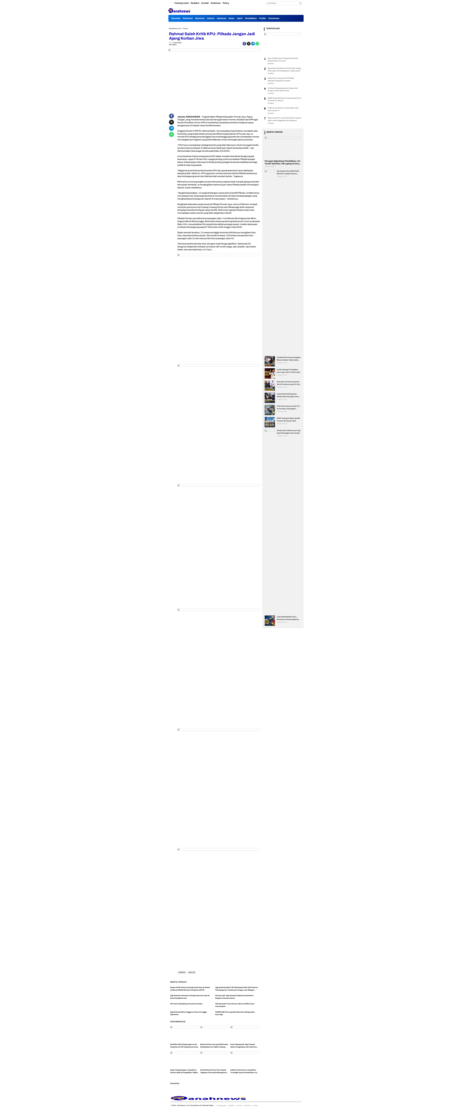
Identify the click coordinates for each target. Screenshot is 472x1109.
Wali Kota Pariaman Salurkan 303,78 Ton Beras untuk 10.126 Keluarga (288, 383)
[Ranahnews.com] (179, 10)
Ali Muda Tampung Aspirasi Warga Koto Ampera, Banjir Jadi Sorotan (283, 89)
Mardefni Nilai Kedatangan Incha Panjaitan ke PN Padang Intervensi (184, 1045)
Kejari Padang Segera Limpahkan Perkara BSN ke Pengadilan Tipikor (184, 1071)
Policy (255, 1105)
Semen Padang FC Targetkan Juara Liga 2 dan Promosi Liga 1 (289, 370)
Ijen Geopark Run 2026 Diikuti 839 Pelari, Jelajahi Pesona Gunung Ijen (288, 172)
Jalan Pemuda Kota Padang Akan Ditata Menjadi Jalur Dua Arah (283, 59)
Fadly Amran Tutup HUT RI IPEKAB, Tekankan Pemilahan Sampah (281, 79)
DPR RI (182, 972)
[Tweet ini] (249, 44)
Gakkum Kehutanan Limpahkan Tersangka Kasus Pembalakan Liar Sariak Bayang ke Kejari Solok (244, 1071)
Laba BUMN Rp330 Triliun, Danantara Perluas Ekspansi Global (287, 618)
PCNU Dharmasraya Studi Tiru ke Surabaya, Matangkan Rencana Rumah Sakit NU (288, 407)
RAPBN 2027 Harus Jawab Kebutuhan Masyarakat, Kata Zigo (235, 1013)
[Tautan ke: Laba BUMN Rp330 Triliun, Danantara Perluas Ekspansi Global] (270, 621)
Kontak (239, 1105)
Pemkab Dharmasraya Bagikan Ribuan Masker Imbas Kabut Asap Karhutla (289, 358)
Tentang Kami (221, 1105)
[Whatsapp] (257, 44)
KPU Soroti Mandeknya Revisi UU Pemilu (186, 1004)
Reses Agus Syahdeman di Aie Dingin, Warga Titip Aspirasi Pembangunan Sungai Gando (284, 69)
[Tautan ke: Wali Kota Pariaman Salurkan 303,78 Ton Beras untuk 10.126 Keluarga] (270, 386)
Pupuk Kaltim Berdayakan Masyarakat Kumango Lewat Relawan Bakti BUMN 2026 (288, 395)
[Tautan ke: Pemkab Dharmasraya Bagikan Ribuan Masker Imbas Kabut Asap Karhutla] (270, 361)
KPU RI (191, 972)
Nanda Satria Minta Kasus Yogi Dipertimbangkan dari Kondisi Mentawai (288, 431)
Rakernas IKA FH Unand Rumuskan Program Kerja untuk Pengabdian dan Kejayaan (284, 119)
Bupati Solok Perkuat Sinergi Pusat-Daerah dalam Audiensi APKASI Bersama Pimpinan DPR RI (190, 988)
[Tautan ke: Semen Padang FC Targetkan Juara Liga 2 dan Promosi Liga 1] (270, 373)
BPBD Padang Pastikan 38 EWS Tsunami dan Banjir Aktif (288, 419)
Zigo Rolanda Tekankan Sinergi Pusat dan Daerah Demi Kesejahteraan (190, 996)
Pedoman (247, 1105)
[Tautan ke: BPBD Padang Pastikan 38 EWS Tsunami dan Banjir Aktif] (270, 422)
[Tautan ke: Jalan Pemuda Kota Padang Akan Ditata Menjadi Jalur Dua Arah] (283, 44)
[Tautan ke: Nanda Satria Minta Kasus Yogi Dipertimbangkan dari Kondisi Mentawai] (270, 521)
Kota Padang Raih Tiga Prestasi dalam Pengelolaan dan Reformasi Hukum (244, 1045)
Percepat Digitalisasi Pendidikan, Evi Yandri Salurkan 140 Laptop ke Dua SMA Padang (282, 162)
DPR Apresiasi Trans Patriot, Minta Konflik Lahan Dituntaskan (234, 1005)
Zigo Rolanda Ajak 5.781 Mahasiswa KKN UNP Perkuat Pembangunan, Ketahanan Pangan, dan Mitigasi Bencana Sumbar (236, 988)
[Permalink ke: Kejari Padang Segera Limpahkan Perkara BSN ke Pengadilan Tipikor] (184, 1059)
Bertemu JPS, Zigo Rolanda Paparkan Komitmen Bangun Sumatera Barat (234, 996)
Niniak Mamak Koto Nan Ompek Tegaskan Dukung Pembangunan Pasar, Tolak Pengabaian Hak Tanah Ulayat (213, 1071)
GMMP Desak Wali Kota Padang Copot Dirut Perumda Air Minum (284, 99)
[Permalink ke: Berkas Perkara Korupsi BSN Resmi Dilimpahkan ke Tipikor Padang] (214, 1034)
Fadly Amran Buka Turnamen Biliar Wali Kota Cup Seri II (283, 109)
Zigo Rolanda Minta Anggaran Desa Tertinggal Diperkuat (188, 1013)
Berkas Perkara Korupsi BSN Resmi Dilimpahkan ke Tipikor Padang (214, 1045)
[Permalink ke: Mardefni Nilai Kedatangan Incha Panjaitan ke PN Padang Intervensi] (184, 1034)
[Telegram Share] (253, 44)
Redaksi (231, 1105)
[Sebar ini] (244, 44)
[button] (300, 3)
